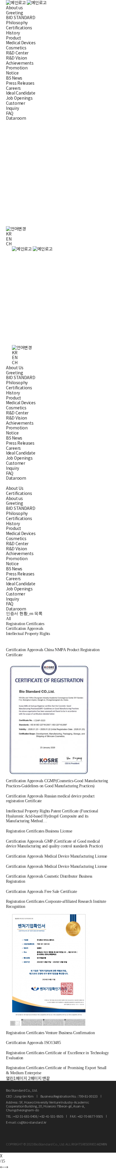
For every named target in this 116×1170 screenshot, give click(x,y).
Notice (12, 73)
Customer (15, 103)
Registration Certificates (25, 624)
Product (13, 38)
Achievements (19, 63)
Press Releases (20, 83)
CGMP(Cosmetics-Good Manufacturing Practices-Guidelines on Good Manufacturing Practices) (57, 783)
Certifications (19, 28)
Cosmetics (16, 48)
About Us (14, 367)
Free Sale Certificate (60, 891)
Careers (13, 88)
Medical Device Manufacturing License (75, 856)
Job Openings (19, 98)
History (13, 33)
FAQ (9, 113)
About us (14, 7)
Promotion (16, 68)
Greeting (14, 13)
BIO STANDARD (20, 17)
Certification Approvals (24, 628)
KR (8, 234)
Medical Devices (21, 42)
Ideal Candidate (20, 93)
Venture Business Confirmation (70, 1033)
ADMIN (102, 1144)
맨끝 (46, 1078)
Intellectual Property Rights (28, 633)
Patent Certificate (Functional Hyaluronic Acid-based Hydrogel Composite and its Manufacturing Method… (52, 816)
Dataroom (16, 118)
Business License (58, 831)
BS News (14, 78)
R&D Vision (16, 58)
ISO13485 (52, 1042)
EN (8, 239)
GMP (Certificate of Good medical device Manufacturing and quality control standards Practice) (54, 844)
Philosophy (17, 22)
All (8, 618)
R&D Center (17, 53)
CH (8, 244)
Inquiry (12, 108)
